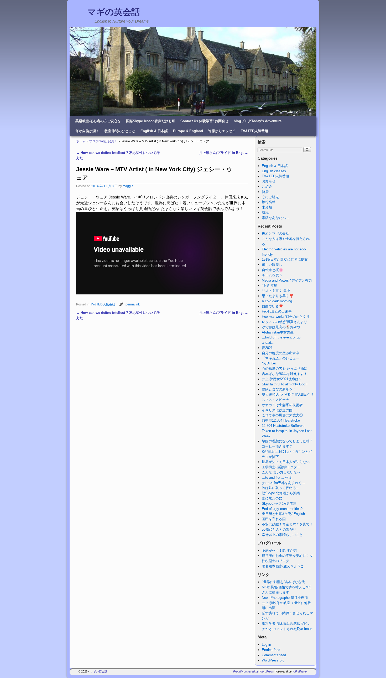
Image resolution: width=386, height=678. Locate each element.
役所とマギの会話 (275, 233)
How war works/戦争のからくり (286, 317)
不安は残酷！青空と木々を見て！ (287, 524)
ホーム (81, 141)
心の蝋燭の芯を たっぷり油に (284, 368)
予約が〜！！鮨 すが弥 (279, 550)
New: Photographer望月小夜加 (285, 598)
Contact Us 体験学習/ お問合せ (204, 121)
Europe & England (188, 131)
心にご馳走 (270, 197)
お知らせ (268, 181)
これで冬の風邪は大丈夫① (282, 415)
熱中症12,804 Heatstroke (281, 420)
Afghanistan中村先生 (278, 332)
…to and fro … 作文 (277, 478)
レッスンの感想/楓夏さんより (284, 322)
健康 (265, 192)
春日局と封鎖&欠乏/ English (283, 514)
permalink (133, 304)
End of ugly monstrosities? (282, 509)
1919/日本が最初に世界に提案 (285, 259)
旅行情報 (268, 202)
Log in (266, 645)
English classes (274, 171)
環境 (265, 212)
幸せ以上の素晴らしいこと (282, 535)
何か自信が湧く (87, 131)
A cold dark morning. (277, 301)
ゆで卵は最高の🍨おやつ (281, 327)
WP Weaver (300, 671)
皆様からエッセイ (222, 131)
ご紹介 (267, 187)
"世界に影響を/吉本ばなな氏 (283, 582)
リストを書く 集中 (276, 291)
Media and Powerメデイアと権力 (287, 280)
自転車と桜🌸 (272, 270)
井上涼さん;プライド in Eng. (223, 153)
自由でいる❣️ (272, 306)
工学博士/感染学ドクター (281, 467)
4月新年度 (269, 285)
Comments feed (274, 655)
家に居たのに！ (274, 498)
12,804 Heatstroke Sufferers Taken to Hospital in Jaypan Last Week (287, 431)
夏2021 (267, 348)
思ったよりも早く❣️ (277, 296)
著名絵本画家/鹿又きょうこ (283, 566)
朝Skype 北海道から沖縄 (281, 493)
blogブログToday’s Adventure (257, 121)
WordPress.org (273, 660)
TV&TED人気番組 (254, 131)
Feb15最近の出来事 (277, 311)
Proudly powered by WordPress (253, 671)
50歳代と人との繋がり (279, 529)
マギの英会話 (113, 12)
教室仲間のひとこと (120, 131)
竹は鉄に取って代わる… (280, 488)
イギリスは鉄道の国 (277, 410)
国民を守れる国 (274, 519)
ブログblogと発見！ (103, 141)
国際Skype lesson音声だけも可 (150, 121)
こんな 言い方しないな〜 (281, 472)
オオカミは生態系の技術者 (282, 405)
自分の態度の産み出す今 (280, 353)
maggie (128, 186)
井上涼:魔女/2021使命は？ (282, 379)
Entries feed (271, 650)
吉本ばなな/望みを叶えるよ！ (284, 374)
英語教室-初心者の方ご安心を (98, 121)
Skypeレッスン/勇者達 (279, 503)
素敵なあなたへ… (275, 218)
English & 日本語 (154, 131)
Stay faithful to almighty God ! (284, 384)
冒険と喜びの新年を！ (279, 389)
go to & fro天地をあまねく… (283, 483)
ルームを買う (272, 275)
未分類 (267, 207)
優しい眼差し (272, 265)
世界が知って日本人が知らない (286, 462)
